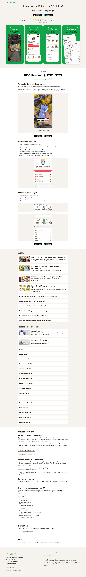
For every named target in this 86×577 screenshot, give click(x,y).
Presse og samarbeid (11, 563)
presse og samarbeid (28, 531)
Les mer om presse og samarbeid (43, 79)
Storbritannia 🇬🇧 (34, 542)
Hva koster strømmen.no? (50, 553)
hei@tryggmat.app (49, 528)
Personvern (8, 570)
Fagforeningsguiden (49, 555)
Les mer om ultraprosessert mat (26, 450)
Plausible (58, 562)
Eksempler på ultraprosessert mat (27, 454)
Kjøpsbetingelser (16, 570)
